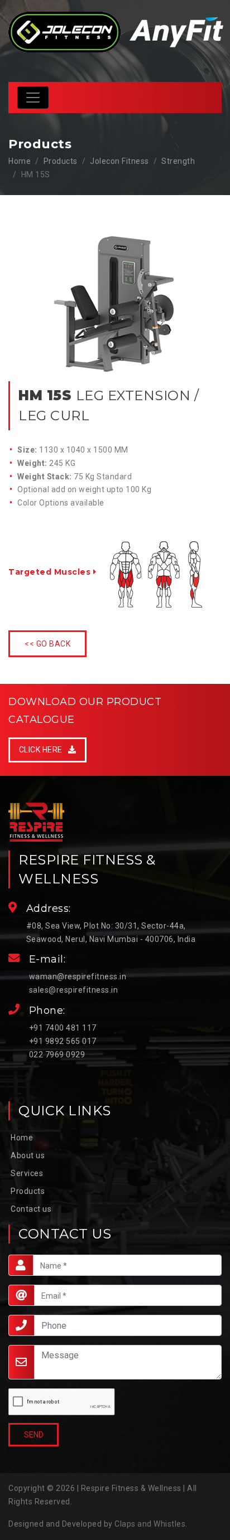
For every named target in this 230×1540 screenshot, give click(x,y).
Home (19, 161)
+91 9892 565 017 (63, 1041)
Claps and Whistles (149, 1523)
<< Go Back (47, 643)
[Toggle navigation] (33, 97)
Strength (178, 161)
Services (27, 1173)
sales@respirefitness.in (73, 989)
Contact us (31, 1208)
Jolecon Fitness (119, 161)
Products (28, 1191)
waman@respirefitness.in (78, 976)
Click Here (44, 749)
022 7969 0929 (57, 1054)
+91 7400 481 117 (63, 1027)
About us (28, 1155)
